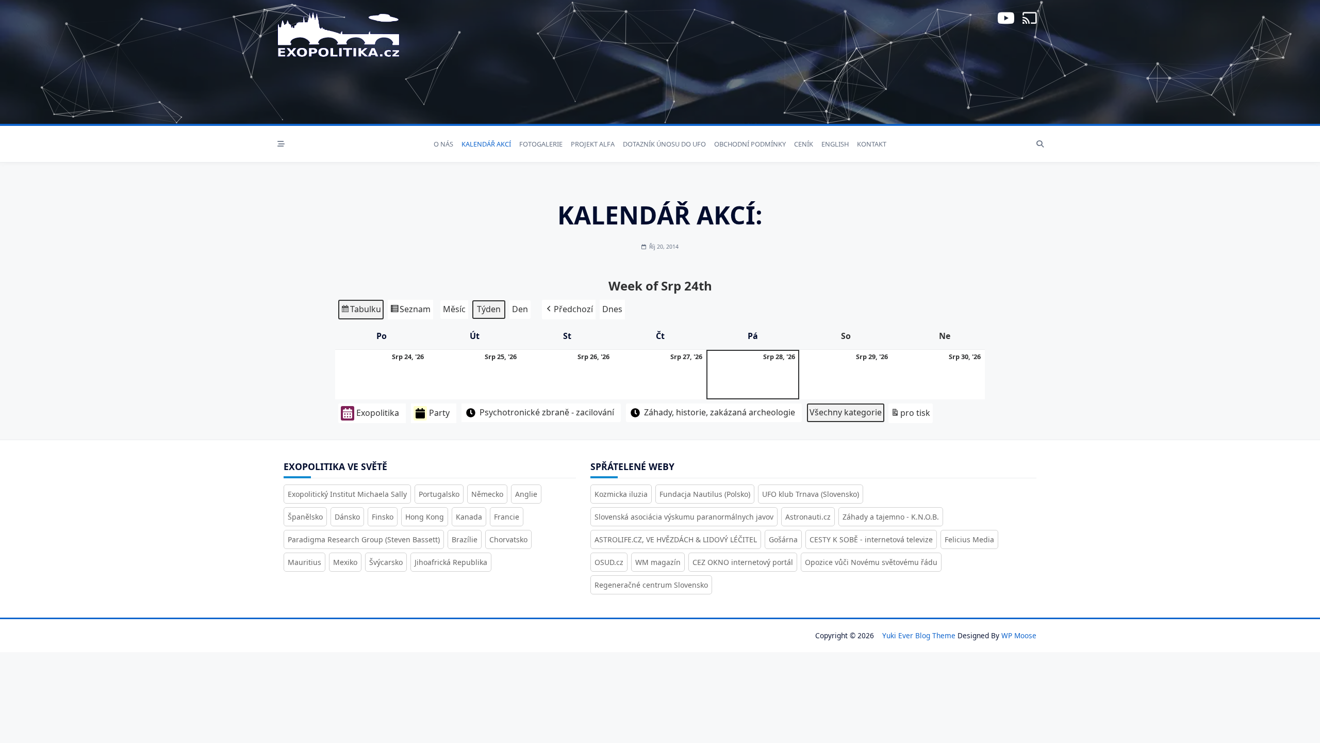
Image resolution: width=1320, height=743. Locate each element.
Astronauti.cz (808, 517)
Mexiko (345, 562)
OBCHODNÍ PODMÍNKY (750, 144)
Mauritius (304, 562)
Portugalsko (439, 494)
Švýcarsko (386, 562)
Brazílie (464, 539)
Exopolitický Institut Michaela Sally (347, 494)
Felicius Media (969, 539)
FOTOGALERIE (541, 144)
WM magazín (658, 562)
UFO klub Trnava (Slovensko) (810, 494)
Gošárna (783, 539)
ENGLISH (835, 144)
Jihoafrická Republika (451, 562)
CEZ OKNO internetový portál (742, 562)
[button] (569, 309)
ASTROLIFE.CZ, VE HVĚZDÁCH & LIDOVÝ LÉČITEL (676, 539)
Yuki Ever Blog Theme (918, 635)
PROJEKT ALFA (593, 144)
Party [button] (439, 412)
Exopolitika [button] (377, 412)
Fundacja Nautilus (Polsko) (704, 494)
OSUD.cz (609, 562)
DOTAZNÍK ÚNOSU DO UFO (664, 144)
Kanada (469, 517)
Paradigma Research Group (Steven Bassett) (364, 539)
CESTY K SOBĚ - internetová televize (871, 539)
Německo (487, 494)
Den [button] (520, 309)
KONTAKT (871, 144)
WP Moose (1018, 635)
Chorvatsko (508, 539)
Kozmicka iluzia (621, 494)
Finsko (382, 517)
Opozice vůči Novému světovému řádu (871, 562)
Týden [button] (489, 309)
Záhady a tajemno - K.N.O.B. (891, 517)
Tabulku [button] (360, 311)
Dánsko (347, 517)
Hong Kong (424, 517)
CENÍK (803, 144)
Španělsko (305, 517)
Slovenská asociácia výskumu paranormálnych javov (684, 517)
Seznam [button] (410, 311)
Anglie (526, 494)
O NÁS (443, 144)
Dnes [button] (612, 309)
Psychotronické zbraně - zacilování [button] (547, 412)
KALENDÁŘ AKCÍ (486, 144)
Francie (506, 517)
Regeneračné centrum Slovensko (651, 585)
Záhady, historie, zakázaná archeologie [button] (719, 412)
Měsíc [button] (454, 309)
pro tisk (910, 415)
